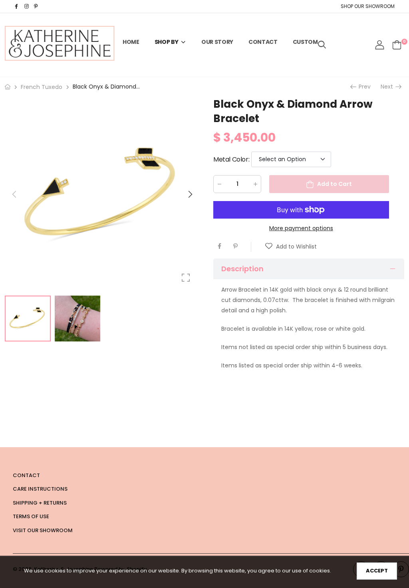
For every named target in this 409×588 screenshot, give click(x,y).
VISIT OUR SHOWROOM (43, 530)
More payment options (301, 228)
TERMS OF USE (31, 516)
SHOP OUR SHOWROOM (368, 6)
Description (242, 269)
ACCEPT (377, 570)
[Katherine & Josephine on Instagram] (27, 6)
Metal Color (231, 159)
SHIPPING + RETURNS (40, 503)
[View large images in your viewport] (186, 278)
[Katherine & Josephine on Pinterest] (37, 6)
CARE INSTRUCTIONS (40, 489)
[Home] (7, 87)
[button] (190, 194)
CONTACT (26, 475)
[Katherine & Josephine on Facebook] (17, 6)
